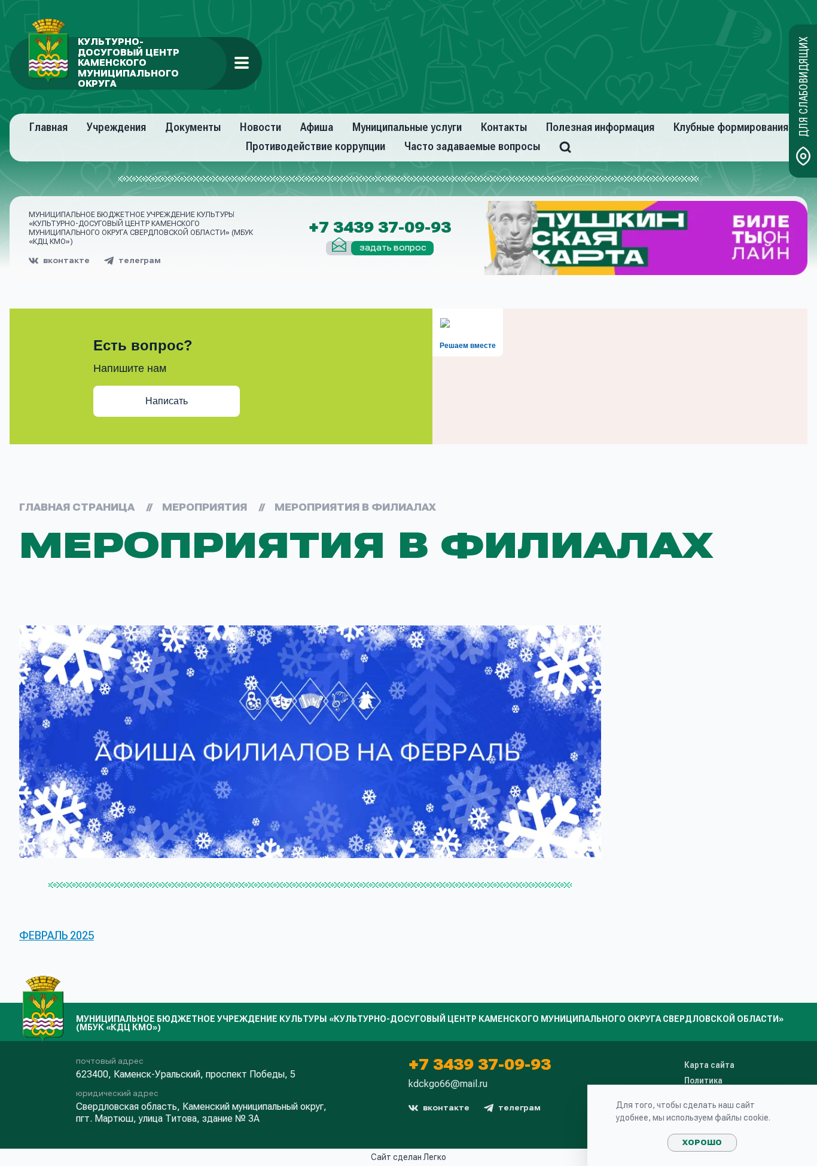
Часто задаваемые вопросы (472, 146)
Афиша (316, 127)
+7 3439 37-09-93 (380, 228)
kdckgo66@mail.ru (447, 1084)
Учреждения (116, 127)
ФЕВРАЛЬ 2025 (56, 935)
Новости (260, 127)
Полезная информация (600, 127)
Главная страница (77, 507)
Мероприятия (204, 507)
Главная (48, 127)
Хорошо (702, 1142)
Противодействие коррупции (315, 146)
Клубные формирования (730, 127)
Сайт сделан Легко (408, 1157)
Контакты (504, 127)
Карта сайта (709, 1065)
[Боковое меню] (241, 62)
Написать (166, 401)
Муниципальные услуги (407, 127)
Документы (193, 127)
